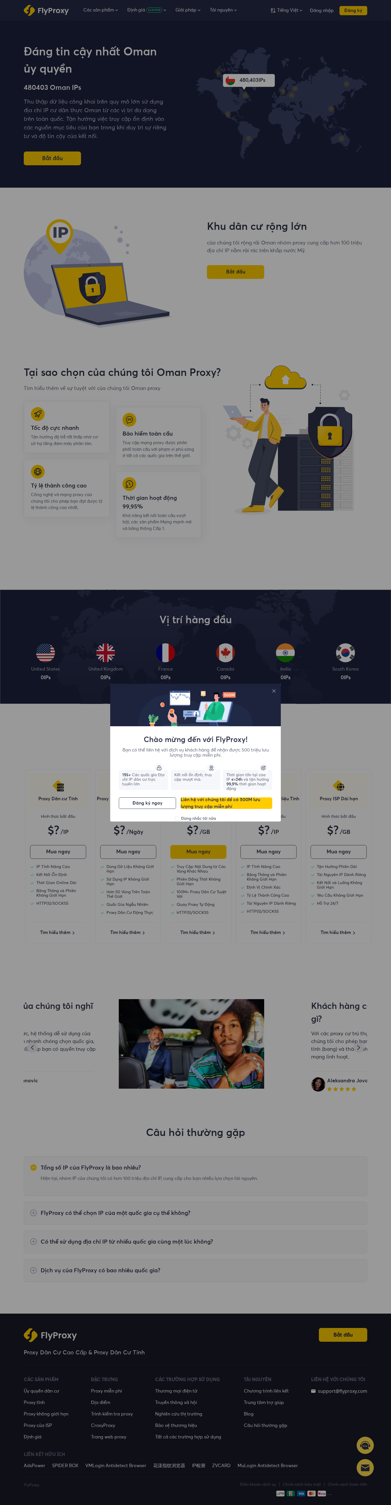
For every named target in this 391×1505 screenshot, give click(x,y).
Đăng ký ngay (148, 803)
